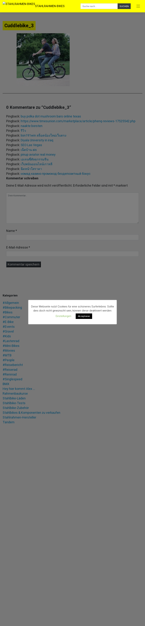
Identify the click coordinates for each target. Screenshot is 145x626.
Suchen (124, 6)
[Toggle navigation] (138, 6)
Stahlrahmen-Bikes (50, 6)
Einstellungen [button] (63, 316)
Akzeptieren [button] (84, 316)
